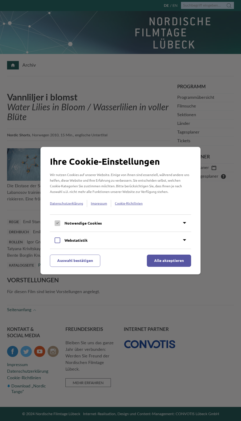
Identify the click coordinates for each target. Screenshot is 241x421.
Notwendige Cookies (83, 223)
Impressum (99, 203)
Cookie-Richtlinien (129, 203)
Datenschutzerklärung (66, 203)
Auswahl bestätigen (75, 260)
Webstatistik (76, 240)
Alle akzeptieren (169, 260)
